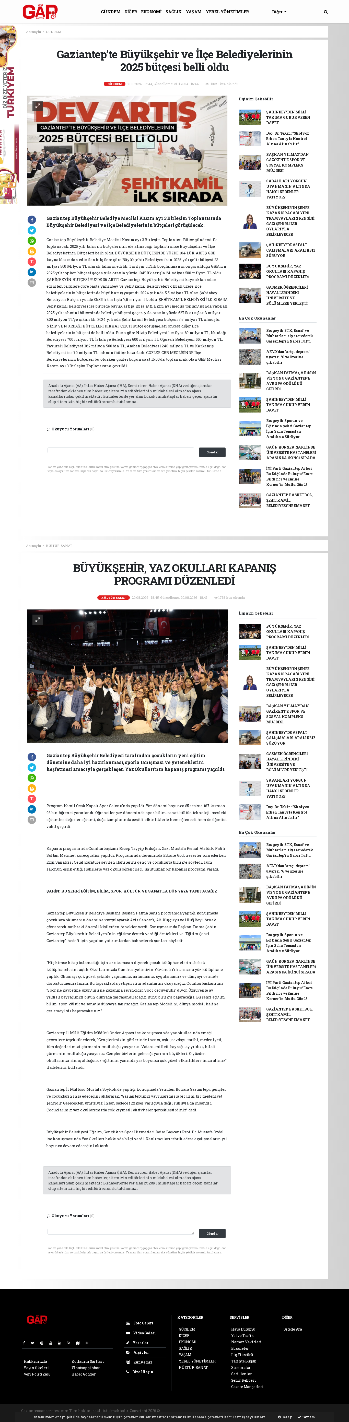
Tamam (308, 1417)
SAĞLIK (174, 11)
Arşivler (141, 1352)
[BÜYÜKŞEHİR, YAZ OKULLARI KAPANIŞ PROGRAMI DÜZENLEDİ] (127, 675)
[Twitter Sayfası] (34, 1343)
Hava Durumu (243, 1329)
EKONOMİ (151, 11)
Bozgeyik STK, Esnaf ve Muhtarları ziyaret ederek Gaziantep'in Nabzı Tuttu (289, 336)
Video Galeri (144, 1333)
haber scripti (223, 1410)
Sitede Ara (293, 1329)
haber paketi (199, 1410)
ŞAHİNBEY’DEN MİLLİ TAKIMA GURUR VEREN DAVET (288, 117)
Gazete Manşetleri (247, 1386)
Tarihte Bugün (244, 1361)
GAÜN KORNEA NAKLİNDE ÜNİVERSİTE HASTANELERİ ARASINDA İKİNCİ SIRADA (291, 452)
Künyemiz (142, 1362)
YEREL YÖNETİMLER (227, 11)
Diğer (278, 11)
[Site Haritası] (80, 1343)
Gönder (212, 452)
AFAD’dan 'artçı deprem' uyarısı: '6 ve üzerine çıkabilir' (288, 357)
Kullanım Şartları (88, 1361)
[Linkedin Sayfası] (61, 1343)
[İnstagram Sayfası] (44, 1343)
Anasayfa (33, 31)
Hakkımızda (35, 1361)
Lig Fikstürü (242, 1354)
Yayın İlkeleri (36, 1367)
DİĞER (130, 11)
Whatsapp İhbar (86, 1367)
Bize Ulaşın (142, 1371)
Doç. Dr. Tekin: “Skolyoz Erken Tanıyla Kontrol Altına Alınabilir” (287, 138)
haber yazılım (248, 1410)
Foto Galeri (143, 1323)
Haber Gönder (84, 1374)
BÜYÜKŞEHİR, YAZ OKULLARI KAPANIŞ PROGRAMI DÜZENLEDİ (287, 271)
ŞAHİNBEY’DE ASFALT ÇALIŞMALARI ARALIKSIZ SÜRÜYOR (291, 250)
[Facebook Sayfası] (26, 1343)
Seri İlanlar (241, 1373)
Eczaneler (240, 1348)
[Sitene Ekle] (89, 1343)
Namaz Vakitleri (246, 1341)
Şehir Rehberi (243, 1380)
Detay (286, 1417)
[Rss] (70, 1343)
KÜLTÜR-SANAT (59, 545)
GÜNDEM (111, 11)
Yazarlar (140, 1342)
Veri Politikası (37, 1374)
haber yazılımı (174, 1410)
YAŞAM (194, 11)
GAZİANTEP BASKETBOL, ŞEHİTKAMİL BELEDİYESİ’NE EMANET (289, 500)
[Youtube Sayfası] (52, 1343)
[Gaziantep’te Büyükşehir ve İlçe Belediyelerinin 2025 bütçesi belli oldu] (127, 150)
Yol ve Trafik (242, 1335)
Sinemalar (241, 1367)
